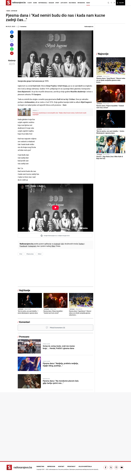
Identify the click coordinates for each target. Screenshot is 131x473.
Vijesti (30, 2)
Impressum (51, 466)
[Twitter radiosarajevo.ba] (111, 467)
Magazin (51, 2)
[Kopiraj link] (12, 53)
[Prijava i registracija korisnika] (114, 2)
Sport (57, 2)
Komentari (24, 321)
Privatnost (71, 466)
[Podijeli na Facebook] (12, 32)
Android (57, 244)
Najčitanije (24, 290)
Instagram (32, 246)
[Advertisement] (55, 271)
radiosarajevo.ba (53, 469)
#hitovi (39, 254)
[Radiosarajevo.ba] (19, 467)
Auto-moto (64, 2)
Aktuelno (14, 11)
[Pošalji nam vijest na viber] (116, 467)
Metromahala (42, 2)
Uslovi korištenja (85, 466)
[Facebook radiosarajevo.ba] (106, 467)
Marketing (40, 466)
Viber (53, 246)
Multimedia (72, 2)
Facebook (23, 246)
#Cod (20, 254)
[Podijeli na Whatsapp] (12, 49)
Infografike (81, 2)
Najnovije (103, 53)
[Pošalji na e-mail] (12, 40)
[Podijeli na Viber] (12, 45)
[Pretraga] (111, 2)
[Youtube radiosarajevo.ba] (122, 467)
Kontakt (61, 466)
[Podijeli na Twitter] (12, 36)
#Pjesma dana (30, 254)
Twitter (81, 244)
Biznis (35, 2)
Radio (88, 2)
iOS (62, 244)
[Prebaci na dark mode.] (109, 2)
